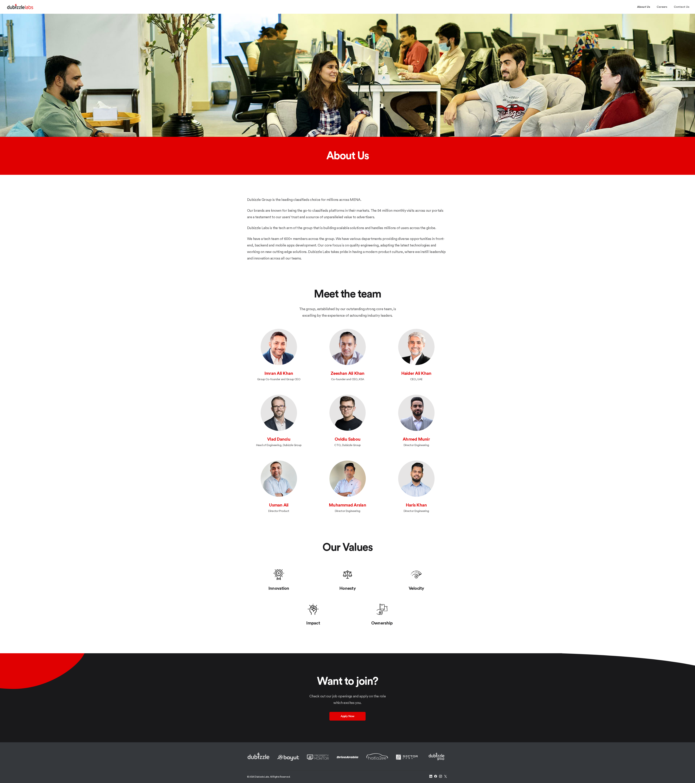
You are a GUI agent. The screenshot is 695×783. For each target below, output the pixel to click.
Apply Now (347, 716)
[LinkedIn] (431, 776)
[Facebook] (436, 776)
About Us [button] (643, 6)
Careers (662, 6)
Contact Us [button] (681, 6)
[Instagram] (441, 776)
